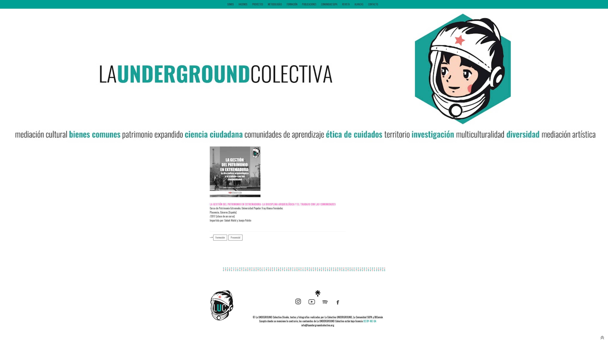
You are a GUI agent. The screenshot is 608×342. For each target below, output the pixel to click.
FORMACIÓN (292, 4)
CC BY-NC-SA (369, 321)
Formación (220, 237)
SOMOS (230, 4)
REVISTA (346, 4)
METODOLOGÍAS (275, 4)
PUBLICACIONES (309, 4)
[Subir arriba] (602, 338)
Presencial (235, 237)
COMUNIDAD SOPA (329, 4)
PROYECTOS (257, 4)
